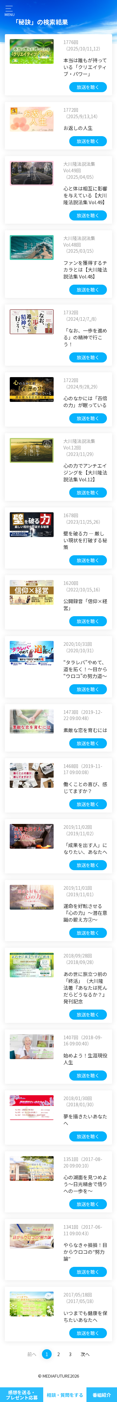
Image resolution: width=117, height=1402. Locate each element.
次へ (85, 1354)
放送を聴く (88, 87)
